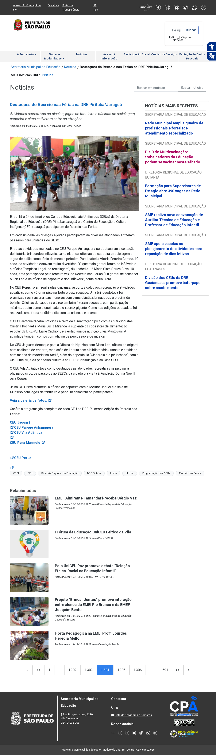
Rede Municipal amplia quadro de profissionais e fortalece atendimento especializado (174, 128)
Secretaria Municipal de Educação (35, 67)
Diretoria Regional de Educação (59, 473)
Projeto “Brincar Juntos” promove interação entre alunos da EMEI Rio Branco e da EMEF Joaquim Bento (93, 604)
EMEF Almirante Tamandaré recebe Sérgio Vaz (96, 498)
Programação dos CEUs (156, 473)
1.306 (138, 670)
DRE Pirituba (94, 473)
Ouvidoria (53, 5)
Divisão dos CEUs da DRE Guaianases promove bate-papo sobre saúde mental (173, 282)
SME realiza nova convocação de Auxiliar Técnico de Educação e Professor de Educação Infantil (174, 220)
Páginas (186, 37)
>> (178, 670)
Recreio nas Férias (190, 473)
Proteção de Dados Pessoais (192, 56)
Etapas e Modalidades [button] (53, 56)
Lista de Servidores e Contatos (133, 715)
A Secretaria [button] (25, 54)
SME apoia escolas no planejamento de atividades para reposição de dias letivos (173, 248)
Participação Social (137, 54)
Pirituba (47, 75)
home (113, 473)
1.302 (72, 670)
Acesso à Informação (109, 56)
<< (38, 670)
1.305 (121, 670)
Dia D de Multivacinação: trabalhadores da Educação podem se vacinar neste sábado (172, 157)
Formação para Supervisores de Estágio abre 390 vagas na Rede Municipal (173, 191)
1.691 (164, 670)
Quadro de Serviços (164, 54)
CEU (30, 473)
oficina (130, 473)
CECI (16, 473)
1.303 (89, 670)
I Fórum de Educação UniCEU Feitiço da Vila (93, 532)
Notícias (178, 40)
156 (116, 707)
